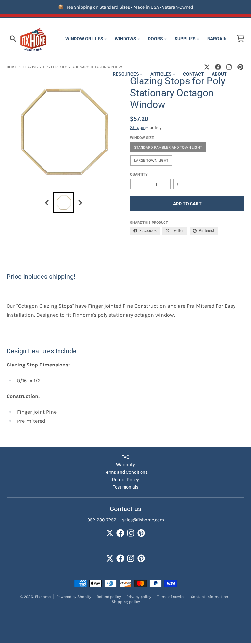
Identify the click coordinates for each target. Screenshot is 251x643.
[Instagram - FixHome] (131, 533)
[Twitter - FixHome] (110, 533)
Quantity (139, 174)
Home (12, 67)
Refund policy (109, 596)
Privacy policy (138, 596)
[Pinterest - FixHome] (240, 67)
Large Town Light (151, 160)
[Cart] (240, 39)
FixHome (43, 596)
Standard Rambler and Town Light (168, 147)
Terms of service (171, 596)
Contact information (209, 596)
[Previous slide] (47, 202)
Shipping (139, 127)
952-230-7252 (101, 520)
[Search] (13, 39)
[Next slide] (80, 202)
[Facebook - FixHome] (120, 533)
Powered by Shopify (73, 596)
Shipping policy (126, 601)
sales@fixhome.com (143, 520)
